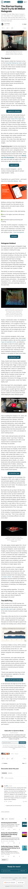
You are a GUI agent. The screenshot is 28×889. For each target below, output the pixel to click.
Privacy (16, 877)
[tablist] (7, 773)
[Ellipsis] (26, 786)
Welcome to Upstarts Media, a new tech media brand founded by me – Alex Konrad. (10, 825)
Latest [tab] (6, 818)
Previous (5, 763)
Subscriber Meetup (12, 181)
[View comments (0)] (8, 856)
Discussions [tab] (11, 818)
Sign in (25, 2)
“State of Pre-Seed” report (18, 119)
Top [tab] (2, 818)
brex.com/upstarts (19, 232)
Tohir (5, 786)
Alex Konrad (7, 23)
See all (4, 859)
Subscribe (20, 2)
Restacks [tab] (10, 773)
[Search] (25, 818)
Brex (20, 181)
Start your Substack (10, 882)
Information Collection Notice (15, 747)
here (20, 161)
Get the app (20, 882)
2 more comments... (5, 811)
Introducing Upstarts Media (9, 822)
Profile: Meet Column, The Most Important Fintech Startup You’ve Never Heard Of (10, 848)
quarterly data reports (7, 609)
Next (23, 763)
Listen (25, 24)
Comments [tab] (4, 773)
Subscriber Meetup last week (14, 63)
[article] (14, 826)
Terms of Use (20, 745)
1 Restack (16, 753)
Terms (20, 877)
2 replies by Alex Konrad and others (13, 805)
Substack (7, 886)
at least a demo (7, 576)
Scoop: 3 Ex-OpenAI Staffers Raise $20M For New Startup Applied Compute (9, 834)
